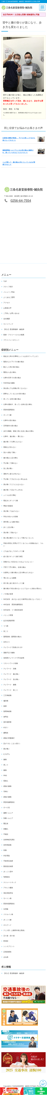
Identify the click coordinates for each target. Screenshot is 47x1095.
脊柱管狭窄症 (8, 893)
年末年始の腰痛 (9, 383)
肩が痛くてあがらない (11, 511)
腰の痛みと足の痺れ (10, 458)
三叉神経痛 (7, 695)
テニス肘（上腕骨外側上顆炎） (14, 930)
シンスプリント (9, 946)
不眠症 (5, 834)
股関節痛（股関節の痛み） (13, 637)
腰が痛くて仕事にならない (13, 442)
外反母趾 (6, 856)
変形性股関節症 (9, 410)
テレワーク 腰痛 (9, 685)
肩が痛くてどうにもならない (13, 484)
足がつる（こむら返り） (12, 743)
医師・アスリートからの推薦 (13, 335)
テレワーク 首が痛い (11, 679)
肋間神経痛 (7, 711)
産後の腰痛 (7, 797)
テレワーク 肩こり (10, 690)
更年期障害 (7, 722)
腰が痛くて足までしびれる (13, 490)
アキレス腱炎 (8, 888)
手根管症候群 (8, 861)
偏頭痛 (5, 701)
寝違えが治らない (9, 447)
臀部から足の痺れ (9, 372)
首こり (5, 631)
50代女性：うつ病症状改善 (13, 610)
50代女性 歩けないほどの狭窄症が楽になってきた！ (22, 599)
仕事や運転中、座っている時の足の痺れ (17, 404)
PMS (5, 775)
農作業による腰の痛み (11, 522)
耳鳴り (5, 791)
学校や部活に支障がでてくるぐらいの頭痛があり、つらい (23, 544)
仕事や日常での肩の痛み (12, 378)
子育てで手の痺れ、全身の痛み (14, 567)
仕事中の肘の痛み (9, 420)
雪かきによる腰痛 (9, 578)
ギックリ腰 (7, 415)
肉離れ (5, 829)
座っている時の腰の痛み (12, 399)
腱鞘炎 (5, 733)
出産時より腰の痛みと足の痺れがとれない (18, 572)
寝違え (5, 781)
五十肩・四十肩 (9, 936)
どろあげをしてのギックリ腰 (13, 551)
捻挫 (5, 706)
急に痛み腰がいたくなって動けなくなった (18, 538)
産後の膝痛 (7, 786)
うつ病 (5, 626)
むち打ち (6, 754)
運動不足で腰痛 (9, 653)
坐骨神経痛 (7, 845)
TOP (5, 281)
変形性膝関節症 (9, 802)
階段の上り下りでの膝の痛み (13, 362)
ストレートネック (9, 882)
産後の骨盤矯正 (9, 738)
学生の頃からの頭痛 (10, 516)
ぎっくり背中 (8, 872)
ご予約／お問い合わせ (11, 313)
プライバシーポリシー (11, 340)
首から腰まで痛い (9, 452)
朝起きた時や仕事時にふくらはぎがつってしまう (21, 356)
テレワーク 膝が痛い (11, 674)
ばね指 (5, 957)
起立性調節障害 (9, 621)
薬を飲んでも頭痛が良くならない (15, 388)
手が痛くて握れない (10, 463)
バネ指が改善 (8, 594)
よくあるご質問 (9, 297)
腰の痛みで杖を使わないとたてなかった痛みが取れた (22, 588)
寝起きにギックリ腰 (10, 500)
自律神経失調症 (9, 840)
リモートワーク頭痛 (10, 663)
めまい (5, 727)
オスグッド (7, 925)
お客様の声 (7, 308)
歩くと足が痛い (9, 527)
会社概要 (6, 319)
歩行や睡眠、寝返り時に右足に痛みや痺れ (18, 431)
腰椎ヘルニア (8, 813)
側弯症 (5, 717)
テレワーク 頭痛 (9, 669)
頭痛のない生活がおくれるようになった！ (18, 562)
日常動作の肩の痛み (10, 426)
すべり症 (6, 807)
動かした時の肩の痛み (11, 367)
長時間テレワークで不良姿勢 (13, 658)
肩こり (5, 765)
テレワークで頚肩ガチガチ (13, 647)
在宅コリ (6, 642)
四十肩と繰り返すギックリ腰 (13, 583)
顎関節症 (6, 877)
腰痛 (5, 759)
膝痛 (5, 770)
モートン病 (7, 898)
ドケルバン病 (8, 914)
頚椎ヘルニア (8, 818)
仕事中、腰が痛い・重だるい (13, 436)
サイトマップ (8, 324)
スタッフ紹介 (8, 287)
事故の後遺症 (8, 506)
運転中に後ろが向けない (12, 474)
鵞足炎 (5, 823)
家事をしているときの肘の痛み (14, 394)
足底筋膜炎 (7, 952)
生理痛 (5, 909)
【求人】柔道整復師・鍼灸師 (13, 329)
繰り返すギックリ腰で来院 (13, 556)
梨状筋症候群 (8, 866)
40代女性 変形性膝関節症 (13, 604)
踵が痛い (6, 749)
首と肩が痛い (8, 468)
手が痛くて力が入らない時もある (15, 479)
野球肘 (5, 941)
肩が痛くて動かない (10, 532)
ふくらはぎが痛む (9, 495)
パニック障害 (8, 615)
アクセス (6, 303)
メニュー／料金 (9, 292)
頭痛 (5, 850)
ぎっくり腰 (7, 920)
